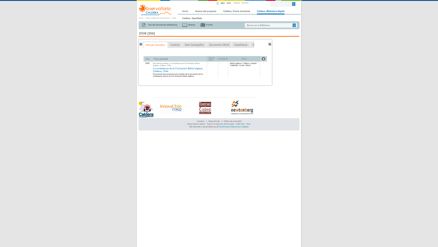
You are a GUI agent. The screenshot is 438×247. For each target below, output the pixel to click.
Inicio (185, 11)
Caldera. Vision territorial (236, 11)
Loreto (241, 65)
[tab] (155, 45)
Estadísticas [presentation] (240, 44)
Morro (248, 65)
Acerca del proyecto (205, 11)
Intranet (237, 3)
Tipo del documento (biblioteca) (162, 25)
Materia (191, 25)
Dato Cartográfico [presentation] (194, 44)
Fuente (209, 25)
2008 (174, 18)
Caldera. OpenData (192, 18)
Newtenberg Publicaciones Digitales (234, 127)
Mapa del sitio (214, 121)
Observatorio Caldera (155, 9)
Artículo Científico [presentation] (155, 45)
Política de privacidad (232, 121)
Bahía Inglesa (235, 63)
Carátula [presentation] (175, 44)
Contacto (245, 3)
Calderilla (233, 65)
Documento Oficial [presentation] (219, 44)
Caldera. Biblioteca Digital (271, 11)
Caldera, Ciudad (249, 63)
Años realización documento (157, 18)
